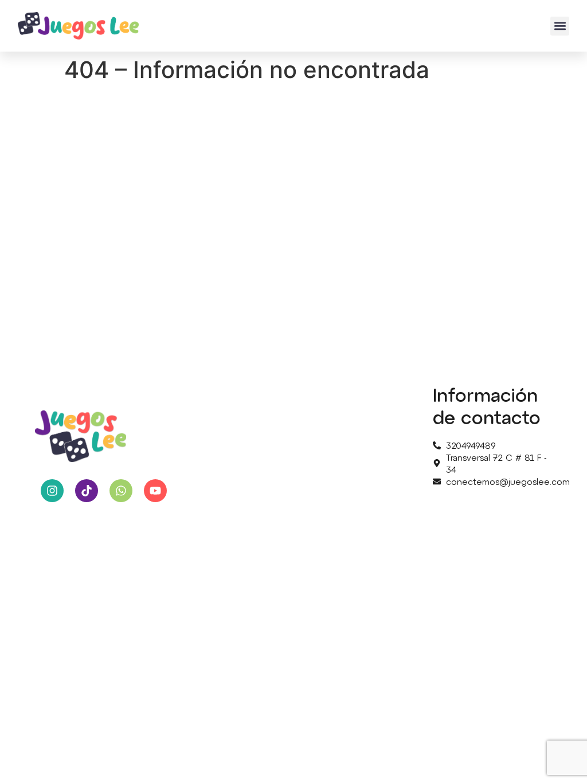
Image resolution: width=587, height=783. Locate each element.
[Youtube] (155, 490)
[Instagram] (52, 490)
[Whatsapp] (120, 490)
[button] (559, 26)
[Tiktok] (86, 490)
